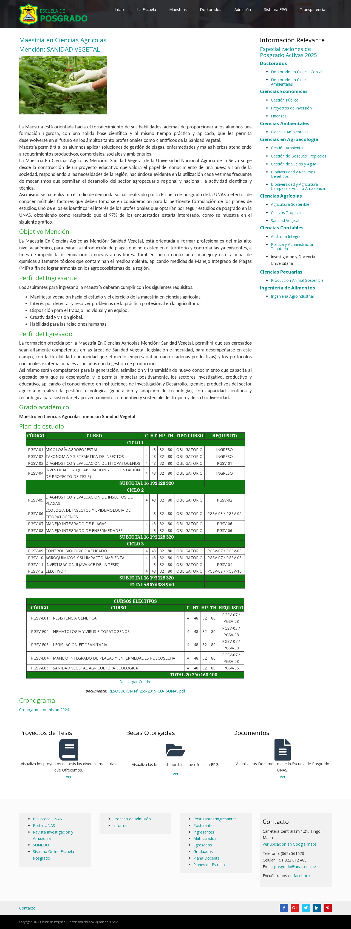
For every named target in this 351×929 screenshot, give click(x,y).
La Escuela (146, 9)
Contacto (27, 908)
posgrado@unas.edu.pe (295, 866)
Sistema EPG (275, 9)
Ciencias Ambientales (289, 131)
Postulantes (203, 825)
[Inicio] (54, 13)
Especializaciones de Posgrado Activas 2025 (288, 52)
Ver (69, 776)
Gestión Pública (284, 100)
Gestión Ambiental (287, 147)
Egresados (202, 845)
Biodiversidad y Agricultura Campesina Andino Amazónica (298, 186)
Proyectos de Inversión (291, 108)
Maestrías (178, 9)
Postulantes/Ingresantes (215, 818)
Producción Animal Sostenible (297, 280)
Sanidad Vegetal (285, 220)
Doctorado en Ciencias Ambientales (291, 81)
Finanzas (279, 116)
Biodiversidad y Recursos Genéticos (293, 174)
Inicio (119, 9)
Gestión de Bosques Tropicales (298, 156)
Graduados (203, 851)
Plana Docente (206, 858)
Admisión (242, 9)
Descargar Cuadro (135, 681)
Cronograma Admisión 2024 (44, 709)
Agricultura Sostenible (290, 204)
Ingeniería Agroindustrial (292, 296)
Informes (121, 825)
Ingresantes (203, 832)
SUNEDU (41, 845)
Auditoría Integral (286, 236)
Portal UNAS (44, 825)
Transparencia (312, 9)
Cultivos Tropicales (287, 212)
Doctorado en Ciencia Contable (299, 71)
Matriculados (204, 838)
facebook (303, 875)
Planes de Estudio (209, 864)
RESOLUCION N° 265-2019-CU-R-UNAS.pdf (146, 691)
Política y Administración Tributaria (292, 246)
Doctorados (210, 9)
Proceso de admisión (132, 818)
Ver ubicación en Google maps (290, 844)
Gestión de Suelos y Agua (293, 164)
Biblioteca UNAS (47, 818)
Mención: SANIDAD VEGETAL (59, 49)
